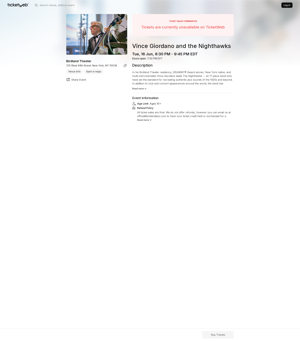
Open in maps (93, 71)
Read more (138, 88)
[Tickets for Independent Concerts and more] (18, 5)
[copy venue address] (125, 65)
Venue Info (74, 71)
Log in (287, 5)
